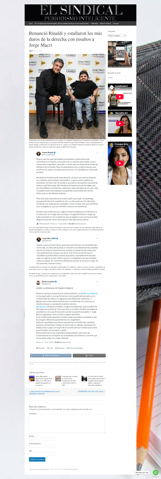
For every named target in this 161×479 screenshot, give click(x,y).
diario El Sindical (74, 362)
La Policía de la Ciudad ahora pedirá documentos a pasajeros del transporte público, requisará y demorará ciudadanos (96, 380)
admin (31, 51)
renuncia (102, 362)
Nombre (32, 436)
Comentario (33, 414)
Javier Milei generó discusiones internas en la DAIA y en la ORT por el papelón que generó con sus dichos (44, 380)
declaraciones (58, 362)
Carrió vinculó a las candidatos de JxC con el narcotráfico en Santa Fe (44, 392)
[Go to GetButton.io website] (155, 476)
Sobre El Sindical (105, 23)
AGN (52, 362)
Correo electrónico (35, 443)
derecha (65, 362)
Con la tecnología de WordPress (39, 469)
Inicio (30, 23)
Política (41, 362)
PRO (98, 362)
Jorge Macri (92, 362)
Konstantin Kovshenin (71, 469)
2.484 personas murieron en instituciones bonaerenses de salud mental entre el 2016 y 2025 (70, 380)
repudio (31, 364)
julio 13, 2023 (38, 51)
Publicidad (94, 23)
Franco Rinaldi (84, 362)
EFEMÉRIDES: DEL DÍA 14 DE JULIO (91, 391)
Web (30, 451)
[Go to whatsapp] (155, 472)
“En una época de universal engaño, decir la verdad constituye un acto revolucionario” (62, 23)
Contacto (116, 23)
